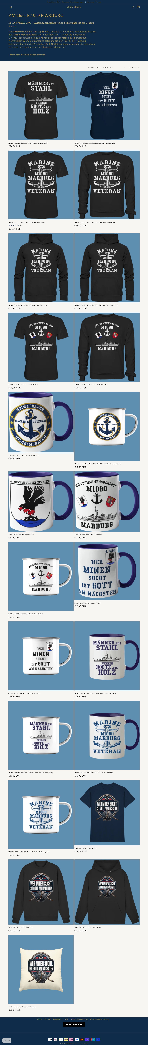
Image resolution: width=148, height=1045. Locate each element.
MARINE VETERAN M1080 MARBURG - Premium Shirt (26, 222)
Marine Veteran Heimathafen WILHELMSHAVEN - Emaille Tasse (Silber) (97, 464)
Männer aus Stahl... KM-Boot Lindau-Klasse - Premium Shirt (27, 143)
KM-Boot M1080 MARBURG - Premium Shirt (23, 384)
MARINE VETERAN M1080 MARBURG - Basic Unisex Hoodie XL (96, 305)
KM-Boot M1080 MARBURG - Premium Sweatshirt (91, 384)
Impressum (57, 1019)
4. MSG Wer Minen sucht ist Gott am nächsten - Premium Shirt (94, 143)
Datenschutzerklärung (99, 1019)
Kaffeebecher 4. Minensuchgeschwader (21, 534)
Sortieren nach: (94, 67)
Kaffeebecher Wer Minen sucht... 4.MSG (87, 603)
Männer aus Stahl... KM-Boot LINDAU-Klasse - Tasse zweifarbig (95, 693)
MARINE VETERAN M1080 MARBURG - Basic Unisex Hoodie (29, 305)
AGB (66, 1019)
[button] (11, 7)
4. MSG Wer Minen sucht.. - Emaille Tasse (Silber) (24, 693)
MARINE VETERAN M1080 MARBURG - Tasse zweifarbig (93, 772)
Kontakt (47, 1019)
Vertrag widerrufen (74, 1024)
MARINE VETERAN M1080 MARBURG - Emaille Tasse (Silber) (29, 852)
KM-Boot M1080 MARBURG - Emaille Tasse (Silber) (25, 614)
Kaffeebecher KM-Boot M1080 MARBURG (88, 534)
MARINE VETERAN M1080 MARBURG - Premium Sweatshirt (94, 222)
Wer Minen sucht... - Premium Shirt (85, 848)
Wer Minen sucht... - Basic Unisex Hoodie (87, 927)
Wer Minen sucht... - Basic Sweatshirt (20, 927)
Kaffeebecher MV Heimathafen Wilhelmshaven (23, 455)
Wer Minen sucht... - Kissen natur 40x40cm (22, 1007)
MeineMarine (70, 1044)
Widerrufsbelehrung (79, 1019)
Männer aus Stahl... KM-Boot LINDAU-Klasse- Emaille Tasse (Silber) (30, 772)
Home (39, 1019)
